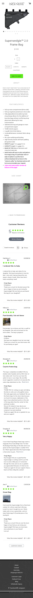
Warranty (16, 570)
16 (15, 34)
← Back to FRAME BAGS (16, 215)
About (16, 565)
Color (16, 63)
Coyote (16, 66)
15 (29, 31)
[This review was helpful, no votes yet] (24, 300)
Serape (23, 66)
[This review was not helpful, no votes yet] (28, 300)
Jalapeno (16, 70)
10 (20, 31)
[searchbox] (9, 247)
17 (17, 34)
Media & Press (16, 579)
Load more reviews (16, 546)
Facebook (13, 588)
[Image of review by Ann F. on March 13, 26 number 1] (6, 498)
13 (26, 31)
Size (16, 55)
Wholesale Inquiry (16, 584)
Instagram (21, 588)
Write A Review (16, 239)
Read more (25, 382)
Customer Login (17, 576)
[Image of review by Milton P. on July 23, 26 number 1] (6, 322)
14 (27, 31)
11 (22, 31)
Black (8, 66)
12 (24, 31)
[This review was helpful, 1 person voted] (24, 538)
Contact (16, 567)
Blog (16, 581)
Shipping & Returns (17, 572)
